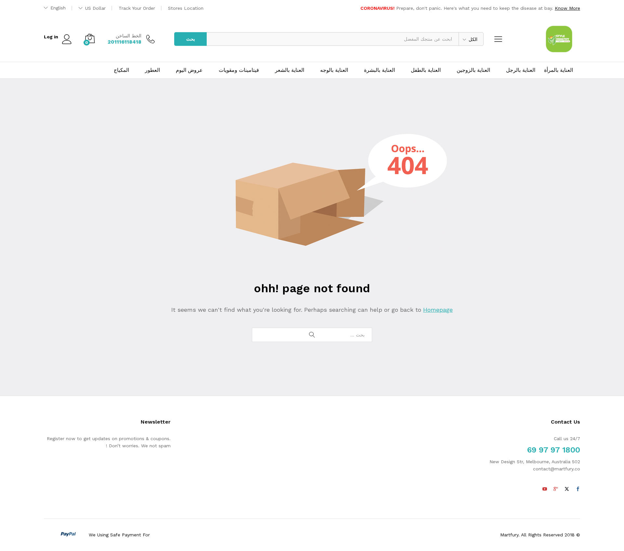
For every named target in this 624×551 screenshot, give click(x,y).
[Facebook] (577, 489)
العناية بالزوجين (473, 70)
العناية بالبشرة (379, 70)
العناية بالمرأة (558, 70)
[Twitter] (566, 489)
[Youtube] (544, 489)
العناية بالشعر (289, 70)
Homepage (438, 309)
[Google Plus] (555, 489)
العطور (152, 70)
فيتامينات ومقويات (239, 70)
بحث (190, 39)
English (58, 8)
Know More (567, 8)
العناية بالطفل (426, 70)
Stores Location (185, 8)
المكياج (121, 70)
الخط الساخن (128, 35)
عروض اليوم (189, 70)
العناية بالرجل (520, 70)
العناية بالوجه (334, 70)
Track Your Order (137, 8)
